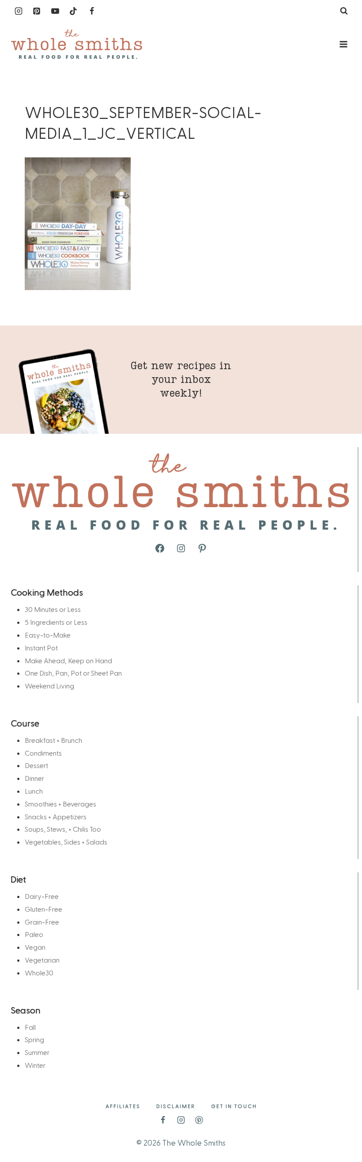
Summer (37, 1052)
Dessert (36, 765)
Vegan (35, 947)
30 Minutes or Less (53, 609)
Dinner (34, 778)
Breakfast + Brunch (53, 740)
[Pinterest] (37, 11)
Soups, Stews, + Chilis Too (63, 829)
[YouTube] (55, 11)
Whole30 (39, 972)
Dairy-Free (42, 896)
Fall (30, 1027)
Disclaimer (175, 1106)
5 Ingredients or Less (56, 622)
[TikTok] (73, 11)
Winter (35, 1065)
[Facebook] (92, 11)
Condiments (43, 753)
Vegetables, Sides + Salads (66, 841)
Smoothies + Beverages (60, 803)
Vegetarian (42, 960)
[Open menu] (343, 44)
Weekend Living (49, 685)
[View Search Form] (343, 11)
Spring (34, 1039)
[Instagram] (18, 11)
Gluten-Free (43, 909)
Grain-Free (42, 921)
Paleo (34, 934)
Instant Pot (41, 647)
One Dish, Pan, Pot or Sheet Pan (73, 673)
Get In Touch (234, 1106)
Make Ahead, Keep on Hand (68, 660)
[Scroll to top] (341, 1127)
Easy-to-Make (48, 635)
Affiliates (123, 1106)
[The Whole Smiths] (77, 44)
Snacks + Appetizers (56, 816)
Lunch (34, 791)
